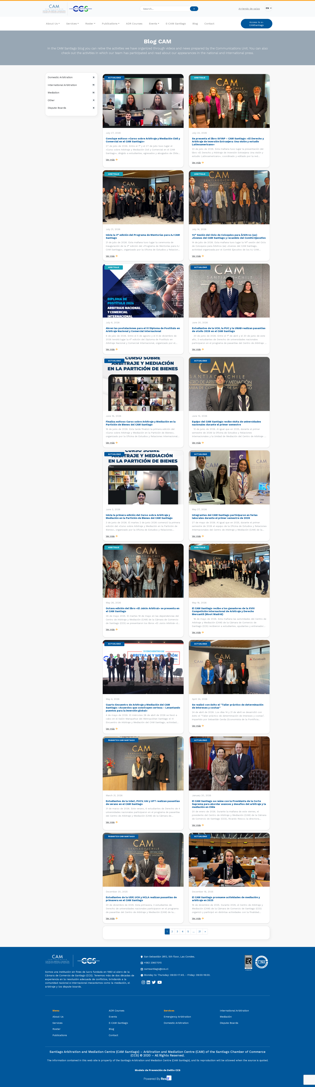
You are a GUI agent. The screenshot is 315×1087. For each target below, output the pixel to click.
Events (153, 23)
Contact (209, 23)
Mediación (226, 1016)
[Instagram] (143, 982)
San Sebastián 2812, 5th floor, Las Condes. (169, 956)
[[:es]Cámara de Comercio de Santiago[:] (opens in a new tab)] (80, 8)
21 (200, 931)
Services (71, 23)
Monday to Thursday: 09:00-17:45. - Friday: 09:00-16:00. (177, 975)
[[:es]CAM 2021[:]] (55, 9)
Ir (194, 8)
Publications (109, 23)
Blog (195, 23)
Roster (89, 23)
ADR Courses (134, 23)
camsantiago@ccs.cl (156, 968)
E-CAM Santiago (176, 23)
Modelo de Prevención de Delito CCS (157, 1070)
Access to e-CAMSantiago (256, 23)
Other (71, 100)
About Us (52, 23)
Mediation (71, 92)
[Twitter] (154, 982)
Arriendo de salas (249, 8)
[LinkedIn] (148, 982)
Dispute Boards (71, 107)
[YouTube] (160, 982)
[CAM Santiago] (59, 961)
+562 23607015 (153, 962)
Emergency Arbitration (177, 1016)
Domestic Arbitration (71, 77)
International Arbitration (71, 85)
